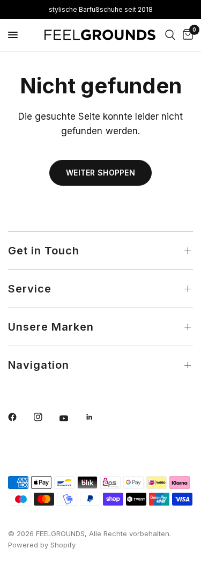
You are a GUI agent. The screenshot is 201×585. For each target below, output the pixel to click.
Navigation (38, 365)
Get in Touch (43, 250)
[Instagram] (45, 417)
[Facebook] (20, 417)
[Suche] (170, 35)
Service (29, 288)
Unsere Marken (51, 326)
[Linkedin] (97, 417)
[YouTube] (71, 418)
